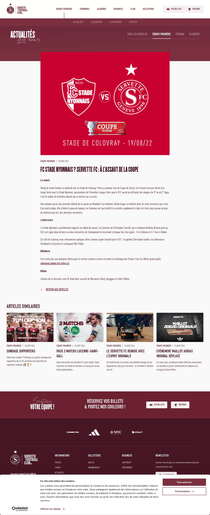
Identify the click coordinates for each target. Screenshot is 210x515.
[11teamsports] (73, 433)
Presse (58, 462)
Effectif (133, 22)
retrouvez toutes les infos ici (54, 263)
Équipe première (64, 9)
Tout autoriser (184, 482)
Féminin (180, 34)
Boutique (196, 9)
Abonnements (94, 467)
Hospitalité (126, 462)
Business (118, 9)
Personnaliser (182, 491)
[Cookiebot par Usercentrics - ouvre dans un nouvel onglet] (19, 509)
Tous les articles (137, 34)
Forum (57, 467)
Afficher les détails (50, 509)
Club (133, 9)
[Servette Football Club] (24, 461)
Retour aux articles (57, 289)
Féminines (84, 9)
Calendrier (96, 22)
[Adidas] (94, 433)
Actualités (78, 22)
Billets (91, 462)
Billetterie (148, 9)
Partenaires (127, 467)
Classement (115, 22)
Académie (101, 9)
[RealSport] (137, 433)
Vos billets (176, 9)
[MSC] (116, 433)
